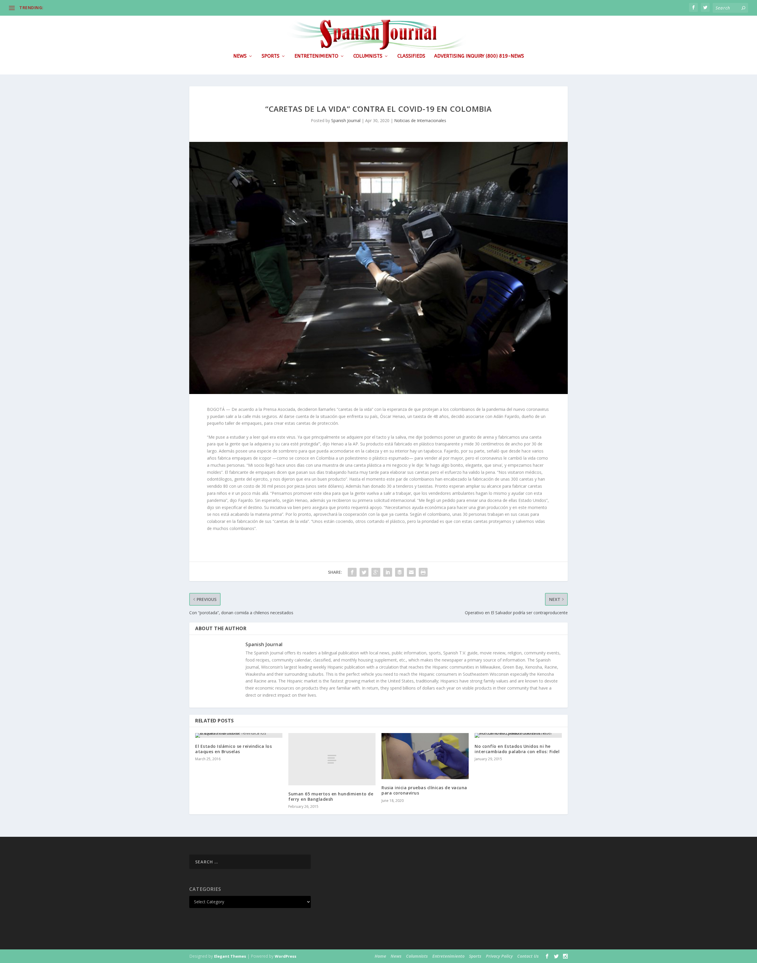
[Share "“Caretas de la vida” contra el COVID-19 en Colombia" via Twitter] (364, 572)
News (240, 56)
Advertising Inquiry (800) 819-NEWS (479, 56)
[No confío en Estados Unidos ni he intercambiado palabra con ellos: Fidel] (518, 735)
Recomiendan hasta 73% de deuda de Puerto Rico (98, 7)
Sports (270, 56)
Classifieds (411, 56)
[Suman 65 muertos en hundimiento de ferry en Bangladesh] (332, 759)
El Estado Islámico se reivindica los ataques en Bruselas (233, 748)
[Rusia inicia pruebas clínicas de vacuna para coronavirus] (425, 756)
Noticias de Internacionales (420, 120)
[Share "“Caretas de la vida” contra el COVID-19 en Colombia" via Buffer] (399, 572)
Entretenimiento (316, 56)
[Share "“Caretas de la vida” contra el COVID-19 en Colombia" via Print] (423, 572)
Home (380, 956)
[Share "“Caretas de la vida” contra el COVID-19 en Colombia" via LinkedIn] (388, 572)
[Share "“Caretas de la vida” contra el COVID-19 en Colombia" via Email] (411, 572)
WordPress (285, 956)
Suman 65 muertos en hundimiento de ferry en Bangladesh (330, 796)
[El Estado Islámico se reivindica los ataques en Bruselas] (238, 735)
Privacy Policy (499, 956)
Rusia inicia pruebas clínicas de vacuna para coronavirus (424, 790)
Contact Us (528, 956)
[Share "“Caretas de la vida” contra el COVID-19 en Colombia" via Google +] (376, 572)
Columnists (367, 56)
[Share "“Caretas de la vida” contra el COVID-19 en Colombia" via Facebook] (352, 572)
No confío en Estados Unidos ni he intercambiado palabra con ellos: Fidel (517, 748)
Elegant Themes (230, 956)
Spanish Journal (345, 120)
